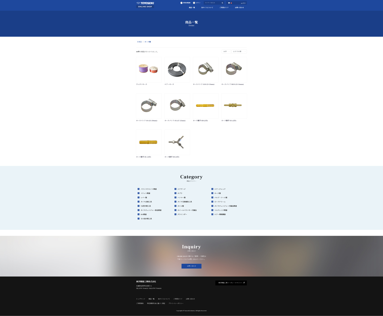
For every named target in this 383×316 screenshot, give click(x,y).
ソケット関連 (145, 193)
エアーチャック (220, 189)
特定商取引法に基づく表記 (156, 303)
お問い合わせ (239, 8)
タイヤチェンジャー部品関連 (151, 210)
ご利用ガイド (224, 8)
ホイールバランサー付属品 (187, 210)
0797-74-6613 (143, 288)
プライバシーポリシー (176, 303)
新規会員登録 (186, 3)
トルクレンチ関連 (220, 210)
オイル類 (181, 206)
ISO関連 (144, 214)
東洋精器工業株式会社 (146, 281)
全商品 (139, 42)
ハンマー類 (182, 198)
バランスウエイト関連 (149, 189)
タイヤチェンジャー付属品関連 (225, 206)
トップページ (140, 299)
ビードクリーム (220, 202)
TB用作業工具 (146, 206)
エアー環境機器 (220, 214)
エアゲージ (182, 189)
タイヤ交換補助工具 (185, 202)
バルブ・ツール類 (220, 198)
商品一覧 (192, 8)
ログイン (198, 3)
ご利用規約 (140, 303)
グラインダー (182, 214)
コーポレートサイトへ (230, 283)
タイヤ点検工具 (146, 202)
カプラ (180, 193)
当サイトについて (207, 8)
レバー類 (144, 198)
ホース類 (148, 42)
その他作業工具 (146, 219)
